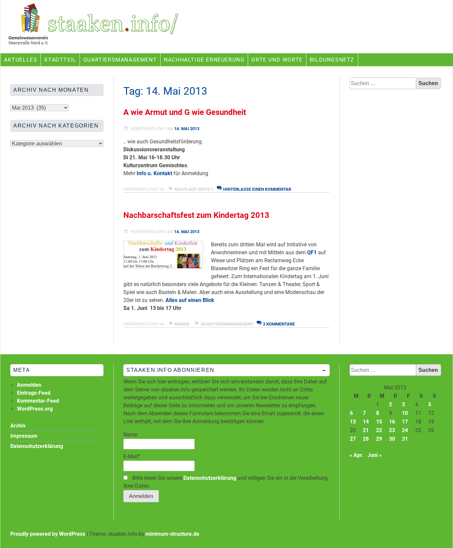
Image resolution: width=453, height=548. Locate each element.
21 (366, 430)
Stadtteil (60, 60)
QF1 (312, 252)
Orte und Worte (276, 60)
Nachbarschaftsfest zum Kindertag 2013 (196, 215)
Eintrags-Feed (33, 393)
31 (405, 439)
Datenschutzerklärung (209, 478)
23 (392, 430)
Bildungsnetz (332, 60)
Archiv (18, 426)
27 (353, 439)
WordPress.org (35, 409)
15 (379, 422)
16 (392, 422)
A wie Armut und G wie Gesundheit (184, 112)
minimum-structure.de (172, 534)
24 (405, 430)
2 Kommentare (279, 324)
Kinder (181, 324)
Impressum (23, 436)
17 (405, 422)
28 (366, 439)
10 (405, 413)
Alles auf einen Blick (189, 300)
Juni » (374, 455)
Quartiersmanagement (120, 60)
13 (353, 422)
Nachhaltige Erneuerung (204, 60)
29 (379, 439)
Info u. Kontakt (155, 173)
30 (392, 439)
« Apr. (356, 455)
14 (366, 422)
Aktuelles (20, 60)
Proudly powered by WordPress (47, 534)
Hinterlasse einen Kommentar (257, 189)
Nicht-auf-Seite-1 (194, 189)
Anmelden (29, 385)
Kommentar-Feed (38, 401)
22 (379, 430)
